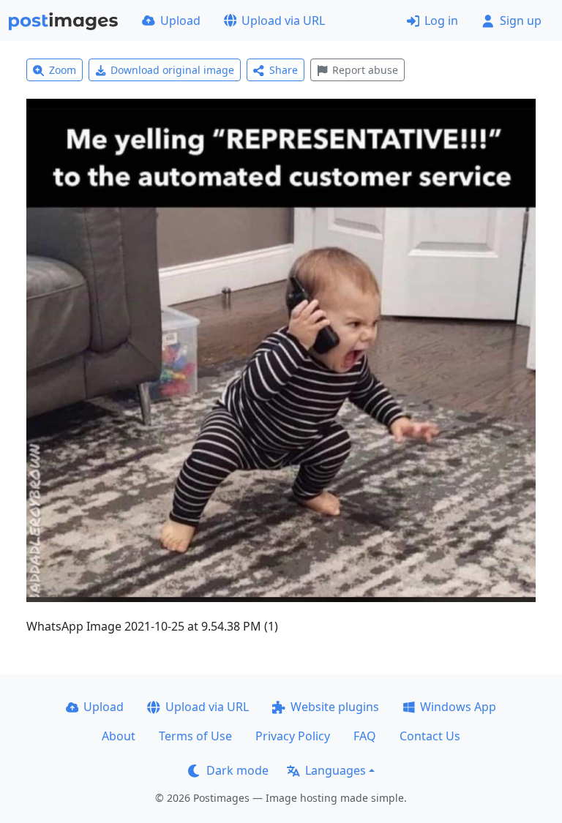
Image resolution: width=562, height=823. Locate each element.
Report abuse (365, 70)
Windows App (458, 707)
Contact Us (430, 736)
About (118, 736)
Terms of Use (195, 736)
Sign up (521, 20)
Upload (180, 20)
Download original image (172, 70)
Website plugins (335, 707)
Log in (441, 20)
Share (283, 70)
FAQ (364, 736)
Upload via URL (283, 20)
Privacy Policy (292, 736)
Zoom (62, 70)
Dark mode (237, 770)
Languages (335, 770)
